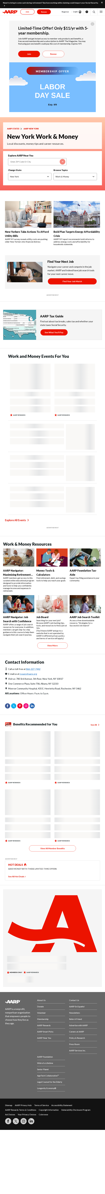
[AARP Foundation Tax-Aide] (85, 557)
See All (94, 725)
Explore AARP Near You (20, 155)
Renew (53, 54)
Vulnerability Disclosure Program (75, 1110)
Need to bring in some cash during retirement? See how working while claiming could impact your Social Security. (50, 3)
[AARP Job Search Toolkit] (85, 604)
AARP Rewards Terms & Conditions (20, 1110)
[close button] (92, 24)
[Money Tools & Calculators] (52, 557)
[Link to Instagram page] (23, 1121)
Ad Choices (10, 1114)
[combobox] (37, 161)
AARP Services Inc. (77, 1050)
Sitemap (8, 1105)
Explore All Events (15, 520)
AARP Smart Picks (45, 1031)
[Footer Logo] (19, 1002)
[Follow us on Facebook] (8, 1121)
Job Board (42, 617)
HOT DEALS (15, 864)
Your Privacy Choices (27, 1114)
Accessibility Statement (61, 1105)
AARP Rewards (44, 1025)
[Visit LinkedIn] (31, 1121)
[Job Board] (52, 604)
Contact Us (74, 1000)
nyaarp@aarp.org (28, 673)
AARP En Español (76, 1006)
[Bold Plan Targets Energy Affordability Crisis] (77, 214)
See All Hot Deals (16, 876)
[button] (93, 11)
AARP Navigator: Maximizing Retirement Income (17, 574)
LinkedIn (32, 706)
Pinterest (19, 706)
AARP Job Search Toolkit (85, 617)
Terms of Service (41, 1105)
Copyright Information (49, 1110)
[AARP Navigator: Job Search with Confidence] (18, 604)
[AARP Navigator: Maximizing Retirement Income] (18, 557)
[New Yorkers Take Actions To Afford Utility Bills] (28, 214)
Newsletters (74, 1013)
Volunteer (41, 1013)
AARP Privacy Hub (23, 1105)
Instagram (26, 706)
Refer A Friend (75, 1019)
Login (75, 12)
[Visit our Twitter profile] (16, 1121)
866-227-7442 (33, 669)
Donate (40, 1006)
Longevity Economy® (46, 1088)
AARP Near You (44, 1038)
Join (29, 54)
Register (65, 12)
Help (87, 12)
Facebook (7, 706)
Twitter (13, 706)
